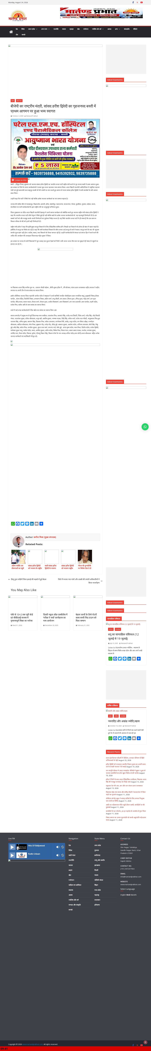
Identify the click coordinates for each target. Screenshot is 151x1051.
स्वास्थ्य (71, 890)
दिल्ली (96, 870)
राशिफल (111, 629)
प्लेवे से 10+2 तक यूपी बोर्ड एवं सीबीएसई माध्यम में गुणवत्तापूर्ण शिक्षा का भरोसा (22, 617)
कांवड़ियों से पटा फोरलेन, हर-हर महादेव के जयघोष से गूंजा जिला (126, 811)
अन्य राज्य (44, 29)
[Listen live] (12, 847)
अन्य (116, 29)
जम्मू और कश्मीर (99, 860)
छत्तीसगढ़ (97, 855)
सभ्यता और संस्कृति (75, 905)
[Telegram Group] (12, 342)
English (123, 895)
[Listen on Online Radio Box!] (62, 847)
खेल (78, 29)
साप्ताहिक (118, 629)
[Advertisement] (124, 59)
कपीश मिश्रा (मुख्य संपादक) (45, 537)
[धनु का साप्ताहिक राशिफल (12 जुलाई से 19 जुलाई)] (126, 624)
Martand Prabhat (32, 116)
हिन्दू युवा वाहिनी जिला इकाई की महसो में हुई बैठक (28, 579)
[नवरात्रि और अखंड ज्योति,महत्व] (126, 710)
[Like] (11, 529)
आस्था (109, 29)
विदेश (23, 29)
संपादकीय (127, 29)
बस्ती (13, 100)
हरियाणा (97, 905)
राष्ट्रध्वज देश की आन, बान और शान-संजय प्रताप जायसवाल (124, 786)
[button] (36, 29)
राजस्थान (97, 900)
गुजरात (96, 850)
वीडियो (135, 29)
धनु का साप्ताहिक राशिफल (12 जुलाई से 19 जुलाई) (123, 636)
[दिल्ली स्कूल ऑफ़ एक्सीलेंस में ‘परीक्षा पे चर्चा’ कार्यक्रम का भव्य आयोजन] (55, 597)
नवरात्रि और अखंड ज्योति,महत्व (124, 721)
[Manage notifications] (145, 1042)
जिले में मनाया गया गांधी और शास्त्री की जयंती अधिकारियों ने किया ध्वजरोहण (79, 581)
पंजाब (96, 875)
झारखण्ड (97, 865)
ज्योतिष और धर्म (96, 29)
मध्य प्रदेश (97, 890)
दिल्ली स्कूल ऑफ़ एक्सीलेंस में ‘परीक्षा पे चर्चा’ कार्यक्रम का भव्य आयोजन (55, 617)
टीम (17, 35)
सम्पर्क (23, 35)
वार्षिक (116, 716)
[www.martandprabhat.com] (11, 32)
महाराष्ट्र (96, 895)
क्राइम (71, 29)
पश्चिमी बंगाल (98, 880)
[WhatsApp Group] (29, 180)
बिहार (96, 885)
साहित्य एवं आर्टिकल (75, 885)
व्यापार (64, 29)
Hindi (128, 895)
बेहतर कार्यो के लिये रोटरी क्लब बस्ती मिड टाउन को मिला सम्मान (86, 617)
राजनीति (56, 29)
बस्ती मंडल (19, 100)
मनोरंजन (85, 29)
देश (17, 29)
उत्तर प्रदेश (31, 29)
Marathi (133, 895)
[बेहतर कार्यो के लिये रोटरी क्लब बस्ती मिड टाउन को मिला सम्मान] (87, 597)
